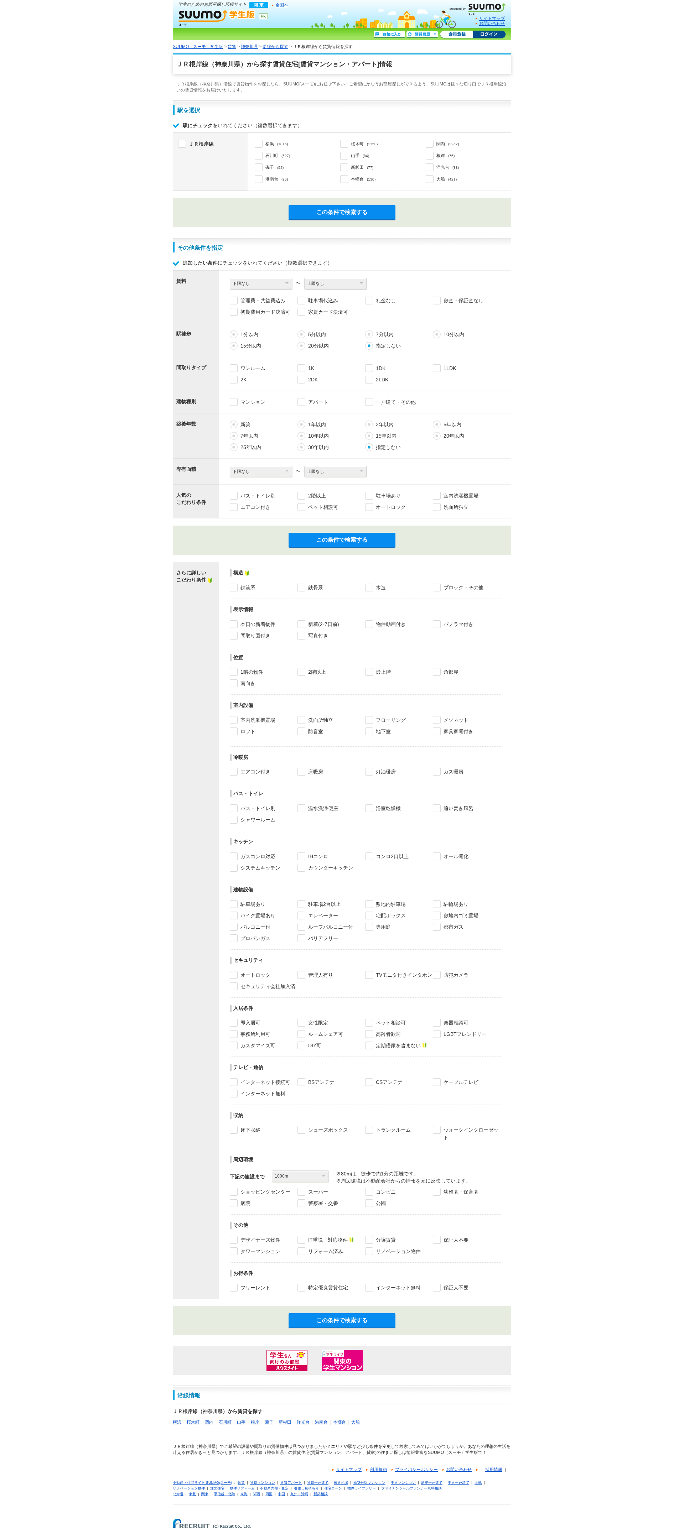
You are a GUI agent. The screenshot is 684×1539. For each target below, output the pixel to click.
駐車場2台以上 (324, 904)
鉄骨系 (315, 587)
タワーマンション (260, 1251)
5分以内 (317, 334)
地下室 (383, 731)
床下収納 (250, 1130)
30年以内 (318, 447)
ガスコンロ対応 (257, 856)
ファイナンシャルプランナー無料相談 (411, 1488)
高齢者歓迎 (388, 1034)
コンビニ (386, 1192)
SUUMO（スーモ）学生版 (216, 17)
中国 (281, 1494)
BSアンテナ (321, 1082)
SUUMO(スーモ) (480, 8)
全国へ (281, 4)
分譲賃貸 (386, 1240)
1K (311, 368)
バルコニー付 (255, 927)
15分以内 (250, 346)
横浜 (177, 1422)
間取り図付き (255, 635)
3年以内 (385, 424)
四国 (269, 1494)
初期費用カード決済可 (265, 312)
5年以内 (452, 424)
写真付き (318, 635)
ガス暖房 (453, 771)
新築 (245, 424)
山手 (241, 1422)
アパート (318, 402)
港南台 (321, 1422)
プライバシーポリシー (416, 1469)
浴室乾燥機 (388, 808)
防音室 (315, 731)
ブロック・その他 (463, 587)
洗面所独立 (456, 507)
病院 (245, 1203)
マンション (252, 402)
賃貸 (232, 46)
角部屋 (451, 672)
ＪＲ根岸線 (201, 144)
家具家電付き (458, 731)
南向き (247, 683)
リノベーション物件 (398, 1251)
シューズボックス (328, 1130)
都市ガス (453, 927)
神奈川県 (249, 46)
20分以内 (318, 346)
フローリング (391, 720)
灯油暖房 (386, 771)
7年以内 (249, 436)
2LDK (382, 379)
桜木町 (193, 1422)
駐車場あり (388, 496)
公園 (381, 1203)
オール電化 (456, 856)
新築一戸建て (431, 1483)
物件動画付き (391, 624)
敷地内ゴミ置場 (461, 915)
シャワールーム (257, 820)
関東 (204, 1494)
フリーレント (255, 1287)
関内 (209, 1422)
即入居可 (250, 1023)
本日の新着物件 (257, 624)
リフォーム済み (325, 1251)
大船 (355, 1422)
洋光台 (303, 1422)
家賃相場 (341, 1483)
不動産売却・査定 (274, 1488)
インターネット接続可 (265, 1082)
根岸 (255, 1422)
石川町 (225, 1422)
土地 (478, 1483)
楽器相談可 (456, 1023)
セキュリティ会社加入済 (267, 986)
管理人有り (320, 975)
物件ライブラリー (361, 1488)
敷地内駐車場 (391, 904)
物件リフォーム (242, 1488)
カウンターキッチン (330, 868)
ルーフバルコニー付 (330, 927)
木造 (381, 587)
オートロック (391, 507)
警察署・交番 (323, 1203)
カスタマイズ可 (257, 1045)
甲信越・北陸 (224, 1494)
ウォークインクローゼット (471, 1134)
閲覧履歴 (422, 34)
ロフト (247, 731)
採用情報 (493, 1469)
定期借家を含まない (398, 1045)
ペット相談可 (323, 507)
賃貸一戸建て (317, 1483)
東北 (192, 1494)
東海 (244, 1494)
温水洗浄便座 (323, 808)
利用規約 (378, 1469)
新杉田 (285, 1422)
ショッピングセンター (265, 1192)
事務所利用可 (255, 1034)
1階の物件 (251, 672)
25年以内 (250, 447)
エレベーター (323, 915)
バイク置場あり (257, 915)
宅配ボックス (391, 915)
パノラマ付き (458, 624)
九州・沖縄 (299, 1494)
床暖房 (315, 771)
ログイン (489, 34)
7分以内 (385, 334)
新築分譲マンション (369, 1483)
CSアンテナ (389, 1082)
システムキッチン (260, 868)
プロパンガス (255, 938)
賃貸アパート (291, 1483)
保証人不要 (456, 1240)
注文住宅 (217, 1488)
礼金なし (386, 300)
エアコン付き (255, 507)
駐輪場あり (456, 904)
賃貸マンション (262, 1483)
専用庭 (383, 927)
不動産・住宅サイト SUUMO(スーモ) (202, 1483)
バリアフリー (323, 938)
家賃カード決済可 (328, 312)
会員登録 (456, 34)
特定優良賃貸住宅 (328, 1287)
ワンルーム (252, 368)
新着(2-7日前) (323, 624)
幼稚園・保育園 (461, 1192)
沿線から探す (275, 46)
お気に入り (389, 34)
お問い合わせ (492, 23)
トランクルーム (393, 1130)
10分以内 (454, 334)
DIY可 (314, 1045)
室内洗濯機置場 (461, 496)
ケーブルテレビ (461, 1082)
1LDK (450, 368)
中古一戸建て (458, 1483)
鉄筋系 (247, 587)
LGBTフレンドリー (465, 1034)
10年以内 (318, 436)
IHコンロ (318, 856)
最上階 (383, 672)
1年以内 (317, 424)
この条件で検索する (342, 212)
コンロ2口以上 (392, 856)
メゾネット (456, 720)
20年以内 (454, 436)
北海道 (178, 1494)
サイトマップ (492, 18)
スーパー (318, 1192)
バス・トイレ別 (257, 496)
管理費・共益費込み (262, 300)
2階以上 (317, 496)
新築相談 (321, 1494)
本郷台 (339, 1422)
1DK (380, 368)
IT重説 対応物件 (328, 1240)
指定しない (388, 346)
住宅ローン (333, 1488)
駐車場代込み (323, 300)
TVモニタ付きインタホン (404, 975)
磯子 (269, 1422)
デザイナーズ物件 (260, 1240)
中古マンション (403, 1483)
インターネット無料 (262, 1093)
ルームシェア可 (325, 1034)
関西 (256, 1494)
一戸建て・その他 (396, 402)
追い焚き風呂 (458, 808)
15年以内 (386, 436)
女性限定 (318, 1023)
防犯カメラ (456, 975)
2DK (313, 379)
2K (243, 379)
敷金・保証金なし (463, 300)
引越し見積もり (306, 1488)
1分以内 (249, 334)
